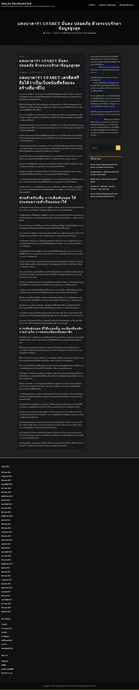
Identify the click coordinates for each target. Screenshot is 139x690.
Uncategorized (6, 628)
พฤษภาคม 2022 (6, 540)
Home (48, 33)
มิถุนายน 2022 (6, 536)
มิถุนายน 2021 (6, 584)
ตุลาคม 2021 (5, 568)
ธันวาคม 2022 (6, 512)
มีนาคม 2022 (5, 548)
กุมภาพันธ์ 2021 (6, 600)
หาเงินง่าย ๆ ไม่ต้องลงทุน (107, 5)
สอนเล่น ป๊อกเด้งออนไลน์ (16, 3)
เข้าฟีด (3, 665)
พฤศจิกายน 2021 (7, 564)
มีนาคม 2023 (5, 500)
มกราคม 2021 (6, 604)
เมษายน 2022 (5, 544)
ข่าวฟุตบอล (5, 636)
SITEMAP (92, 5)
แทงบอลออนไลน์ (7, 648)
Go (118, 148)
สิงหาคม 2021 (6, 576)
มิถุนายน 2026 (6, 480)
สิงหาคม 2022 (6, 528)
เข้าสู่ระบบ (4, 661)
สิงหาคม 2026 (6, 472)
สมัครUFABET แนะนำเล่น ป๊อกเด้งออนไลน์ (104, 109)
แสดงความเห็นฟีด (7, 669)
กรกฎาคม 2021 (6, 580)
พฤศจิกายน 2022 (7, 516)
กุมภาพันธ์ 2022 (6, 552)
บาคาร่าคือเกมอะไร (97, 119)
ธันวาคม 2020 (6, 608)
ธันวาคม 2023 (6, 492)
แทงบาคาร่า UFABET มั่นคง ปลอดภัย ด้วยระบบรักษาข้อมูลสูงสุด (75, 33)
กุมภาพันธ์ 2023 (6, 504)
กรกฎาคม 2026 (6, 476)
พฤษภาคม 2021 (6, 588)
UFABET (4, 624)
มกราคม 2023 (6, 508)
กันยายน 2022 (6, 524)
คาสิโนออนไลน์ (6, 640)
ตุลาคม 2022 (5, 520)
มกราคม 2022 (6, 556)
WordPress (68, 686)
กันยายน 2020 (6, 612)
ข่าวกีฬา (4, 632)
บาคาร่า (22, 56)
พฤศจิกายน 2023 (7, 496)
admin (23, 72)
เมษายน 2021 (5, 592)
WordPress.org (6, 673)
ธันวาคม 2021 (6, 560)
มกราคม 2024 (6, 488)
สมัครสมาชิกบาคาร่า (126, 5)
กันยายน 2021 (6, 572)
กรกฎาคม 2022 (6, 532)
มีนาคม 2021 (5, 596)
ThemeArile (92, 686)
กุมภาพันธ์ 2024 (6, 484)
